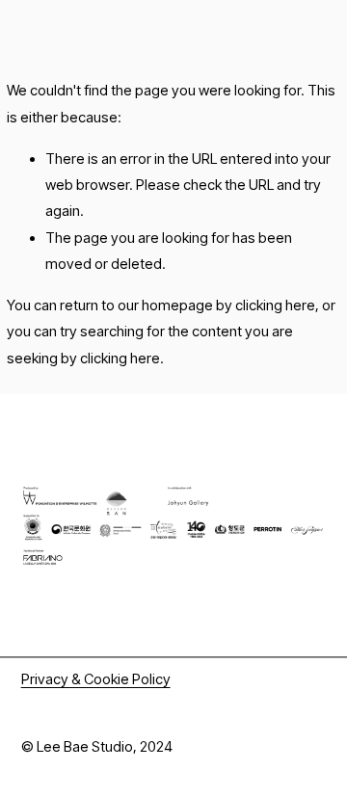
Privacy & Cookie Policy (96, 679)
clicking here (275, 305)
